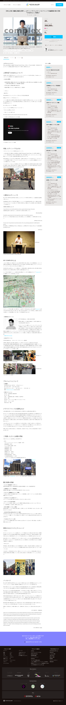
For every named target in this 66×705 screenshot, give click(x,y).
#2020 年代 (52, 652)
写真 (4, 653)
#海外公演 (27, 50)
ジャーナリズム (6, 663)
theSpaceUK (38, 272)
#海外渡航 (23, 50)
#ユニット (18, 50)
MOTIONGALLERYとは (54, 650)
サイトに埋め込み (59, 45)
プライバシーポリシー (53, 660)
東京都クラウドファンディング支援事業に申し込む (39, 663)
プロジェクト (6, 57)
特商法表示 (52, 661)
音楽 (10, 653)
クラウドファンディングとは (36, 652)
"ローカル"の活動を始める (35, 660)
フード (11, 661)
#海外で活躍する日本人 (7, 52)
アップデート (13, 57)
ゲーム (11, 655)
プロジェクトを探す (7, 4)
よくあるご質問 (52, 653)
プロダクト (12, 657)
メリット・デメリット (34, 657)
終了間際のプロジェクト (23, 655)
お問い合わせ (52, 655)
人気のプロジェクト (22, 652)
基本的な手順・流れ (34, 653)
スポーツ (4, 661)
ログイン (52, 4)
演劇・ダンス (37, 15)
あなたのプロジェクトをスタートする (34, 642)
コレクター (19, 57)
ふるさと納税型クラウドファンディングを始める (39, 661)
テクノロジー (5, 660)
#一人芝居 (17, 52)
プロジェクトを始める (17, 4)
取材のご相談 (52, 657)
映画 (4, 652)
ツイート (52, 45)
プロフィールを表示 (59, 50)
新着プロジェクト (22, 653)
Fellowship (33, 658)
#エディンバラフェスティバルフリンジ (10, 50)
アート (11, 652)
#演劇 (32, 50)
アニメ (4, 655)
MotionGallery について (59, 0)
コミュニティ (5, 657)
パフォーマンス (12, 660)
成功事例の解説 (33, 655)
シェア (47, 45)
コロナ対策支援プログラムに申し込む (37, 664)
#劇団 (13, 52)
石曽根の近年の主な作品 (8, 335)
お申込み (32, 650)
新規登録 (60, 4)
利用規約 (51, 658)
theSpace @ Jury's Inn (10, 389)
